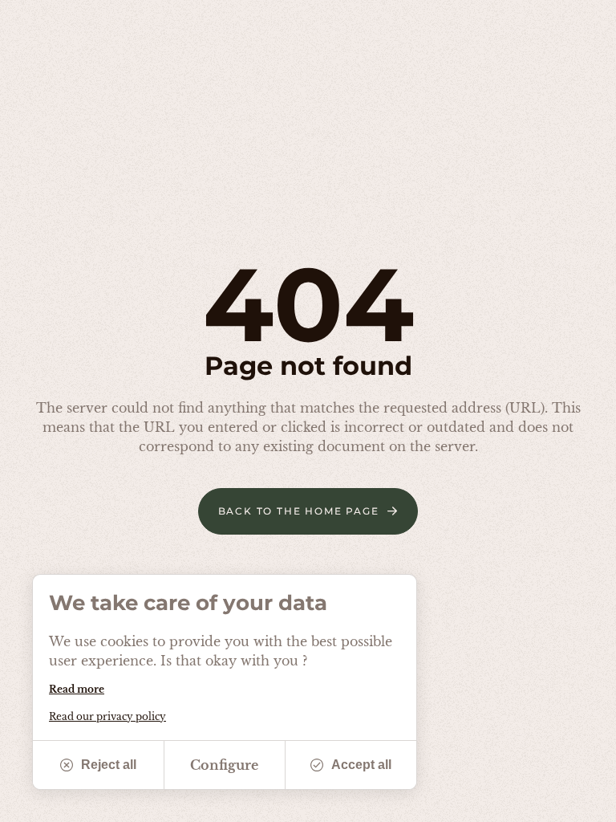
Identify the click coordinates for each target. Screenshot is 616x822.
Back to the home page (298, 511)
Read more (76, 689)
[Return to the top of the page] (584, 802)
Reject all (108, 764)
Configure (224, 765)
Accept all (361, 764)
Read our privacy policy (107, 716)
